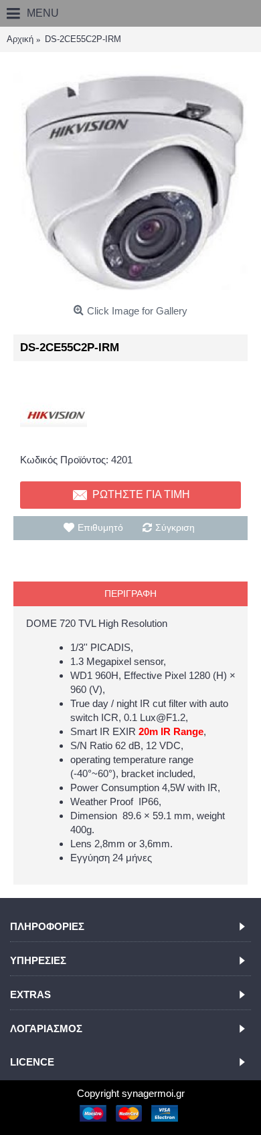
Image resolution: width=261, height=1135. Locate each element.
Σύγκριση (175, 527)
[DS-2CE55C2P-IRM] (130, 182)
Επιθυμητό (100, 527)
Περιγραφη (130, 593)
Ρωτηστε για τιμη (141, 494)
